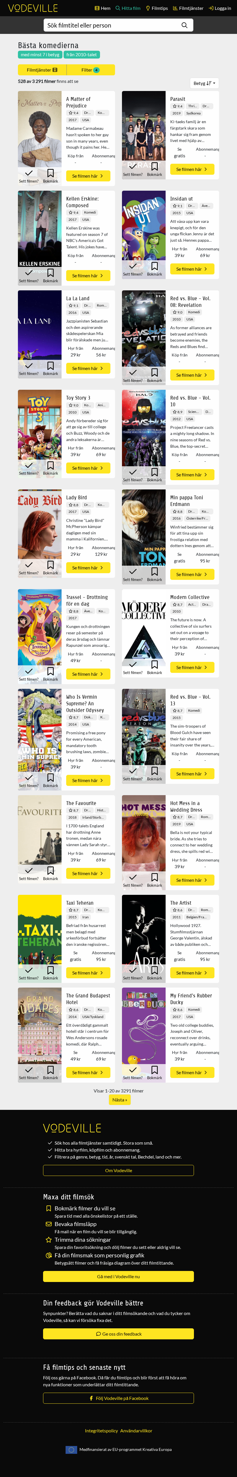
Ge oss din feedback (121, 1333)
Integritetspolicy (101, 1430)
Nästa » (119, 1099)
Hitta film (130, 8)
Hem (105, 8)
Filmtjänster (190, 8)
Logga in (222, 8)
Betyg (200, 83)
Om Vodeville (118, 1170)
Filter (89, 69)
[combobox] (118, 25)
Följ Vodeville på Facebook (121, 1398)
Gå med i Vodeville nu (118, 1276)
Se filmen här (85, 176)
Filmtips (159, 8)
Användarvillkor (136, 1430)
